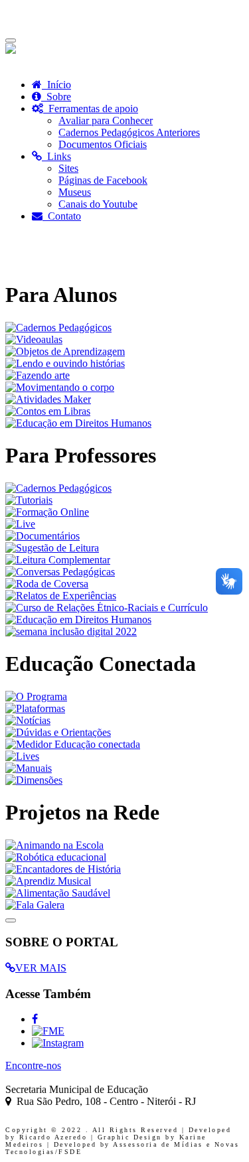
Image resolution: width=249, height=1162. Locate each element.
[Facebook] (35, 1019)
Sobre (56, 96)
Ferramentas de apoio (90, 108)
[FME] (48, 1031)
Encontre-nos (33, 1065)
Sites (68, 168)
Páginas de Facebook (102, 180)
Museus (74, 192)
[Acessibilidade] (10, 50)
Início (56, 84)
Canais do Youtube (97, 204)
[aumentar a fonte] (6, 62)
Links (56, 156)
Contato (61, 216)
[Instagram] (58, 1043)
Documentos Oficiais (102, 144)
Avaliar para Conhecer (105, 120)
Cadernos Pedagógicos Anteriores (129, 132)
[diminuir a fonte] (9, 62)
